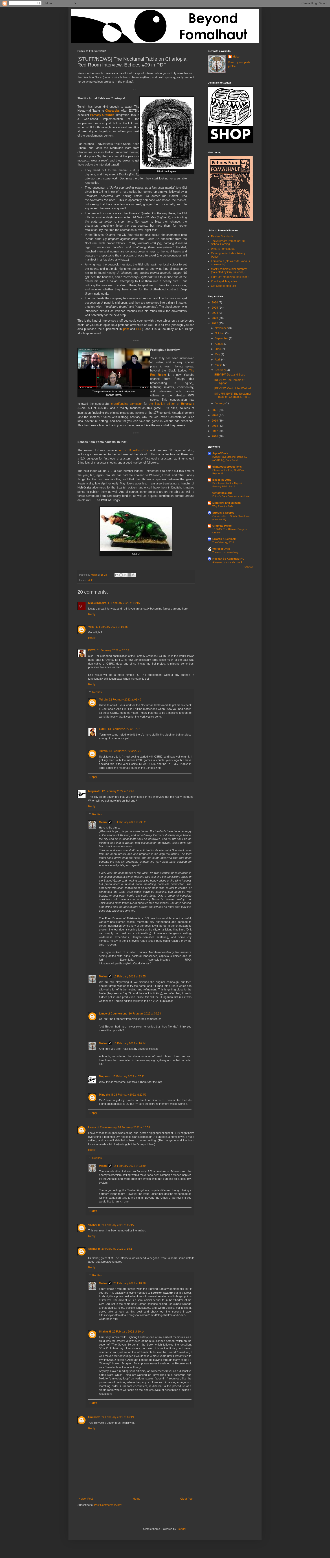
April (218, 359)
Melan (103, 822)
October (220, 333)
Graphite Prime (222, 525)
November (221, 328)
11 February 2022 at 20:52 (113, 650)
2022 (215, 323)
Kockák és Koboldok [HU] (228, 558)
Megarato (94, 791)
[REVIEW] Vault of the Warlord (232, 388)
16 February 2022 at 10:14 (129, 1043)
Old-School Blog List (223, 285)
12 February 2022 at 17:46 (118, 791)
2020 (215, 415)
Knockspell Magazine (224, 281)
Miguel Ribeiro (97, 603)
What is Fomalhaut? (223, 248)
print (126, 329)
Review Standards (222, 236)
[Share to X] (125, 575)
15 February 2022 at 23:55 (129, 976)
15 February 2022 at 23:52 (129, 822)
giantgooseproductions (227, 466)
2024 (215, 312)
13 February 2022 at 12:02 (124, 729)
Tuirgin (103, 699)
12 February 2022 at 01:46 (125, 699)
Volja (91, 626)
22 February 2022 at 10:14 (128, 1331)
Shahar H (94, 1225)
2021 (215, 410)
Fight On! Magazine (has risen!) (230, 276)
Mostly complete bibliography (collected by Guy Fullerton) (229, 270)
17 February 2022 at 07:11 (128, 1076)
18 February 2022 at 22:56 (130, 1094)
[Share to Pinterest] (134, 575)
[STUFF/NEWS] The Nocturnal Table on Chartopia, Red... (232, 395)
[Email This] (116, 575)
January (220, 403)
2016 (215, 436)
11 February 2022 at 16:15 (124, 603)
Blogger (181, 1529)
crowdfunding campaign (126, 403)
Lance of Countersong (113, 1013)
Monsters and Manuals (226, 502)
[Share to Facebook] (129, 575)
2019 (215, 420)
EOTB (92, 650)
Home (136, 1498)
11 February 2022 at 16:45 (112, 626)
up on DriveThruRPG (133, 450)
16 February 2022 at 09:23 (145, 1013)
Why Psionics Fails (222, 506)
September (222, 338)
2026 (215, 302)
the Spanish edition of (171, 403)
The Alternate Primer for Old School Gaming (228, 242)
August (219, 343)
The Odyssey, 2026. (223, 542)
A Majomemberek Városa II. (227, 562)
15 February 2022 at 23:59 (129, 1165)
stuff (90, 580)
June (218, 349)
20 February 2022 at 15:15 (117, 1225)
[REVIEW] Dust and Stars (229, 374)
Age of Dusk (220, 453)
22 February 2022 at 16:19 (117, 1417)
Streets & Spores (223, 512)
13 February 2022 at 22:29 (125, 751)
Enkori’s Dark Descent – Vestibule (230, 496)
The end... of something (225, 552)
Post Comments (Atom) (108, 1505)
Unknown (94, 1417)
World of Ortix (221, 548)
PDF (139, 329)
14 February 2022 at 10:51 (134, 1127)
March (219, 364)
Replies (97, 692)
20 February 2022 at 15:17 (117, 1248)
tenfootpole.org (222, 493)
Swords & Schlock (224, 539)
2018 (215, 425)
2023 (215, 318)
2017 (215, 431)
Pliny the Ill (106, 1094)
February (221, 370)
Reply (91, 614)
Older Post (186, 1498)
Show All (248, 567)
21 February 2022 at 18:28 (129, 1283)
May (218, 354)
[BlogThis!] (121, 575)
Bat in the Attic (221, 479)
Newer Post (86, 1498)
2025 (215, 307)
